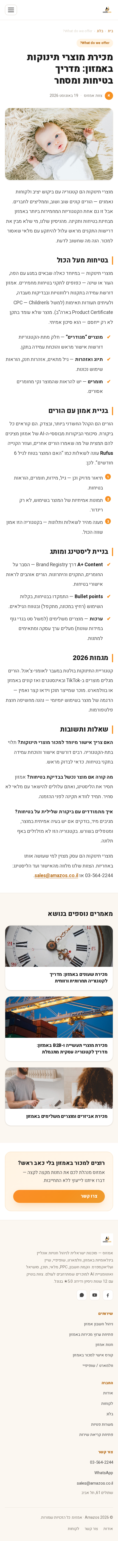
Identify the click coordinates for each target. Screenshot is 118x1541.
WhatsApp (103, 1473)
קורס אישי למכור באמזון (93, 1355)
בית (110, 31)
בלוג (100, 31)
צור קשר (91, 1529)
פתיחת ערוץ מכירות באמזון (91, 1334)
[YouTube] (94, 1295)
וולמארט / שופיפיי (98, 1365)
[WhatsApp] (82, 1295)
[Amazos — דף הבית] (107, 10)
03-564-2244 (101, 1462)
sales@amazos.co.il (56, 875)
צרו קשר (89, 1196)
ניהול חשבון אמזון (98, 1324)
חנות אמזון (104, 1345)
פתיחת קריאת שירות (96, 1435)
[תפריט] (11, 10)
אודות (108, 1393)
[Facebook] (108, 1295)
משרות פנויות (102, 1424)
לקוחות (107, 1403)
